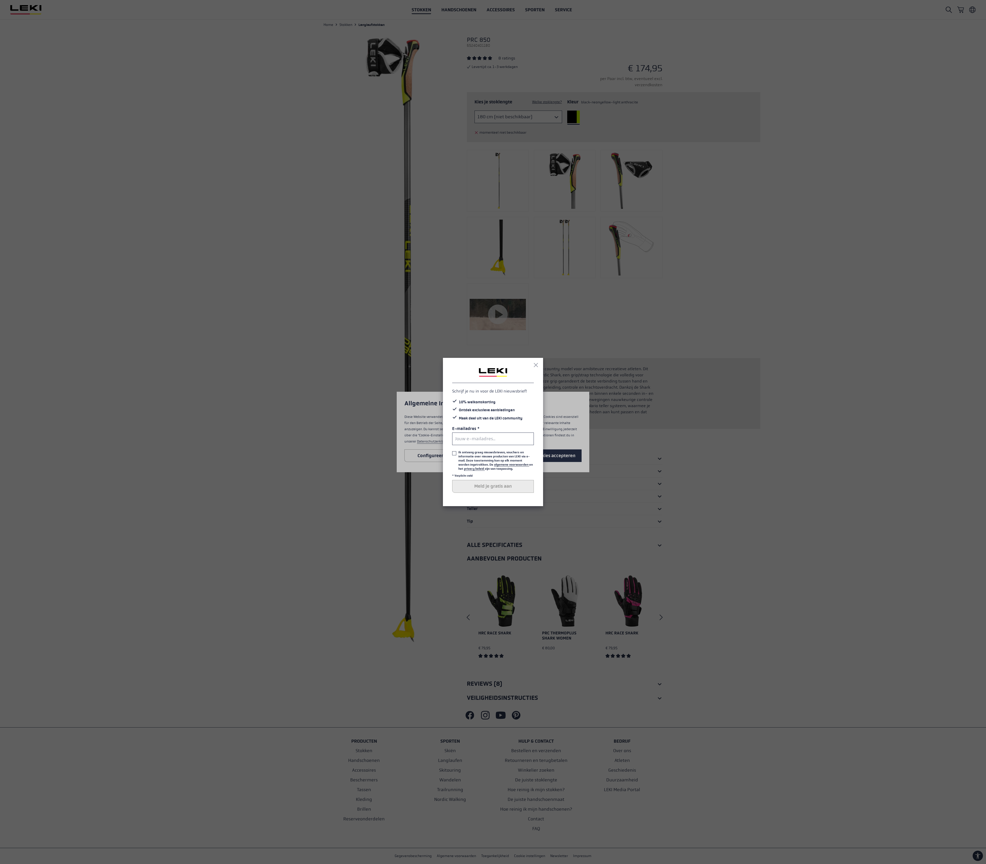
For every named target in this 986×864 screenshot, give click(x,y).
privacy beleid (474, 468)
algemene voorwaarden (511, 464)
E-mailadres (465, 428)
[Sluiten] (536, 365)
